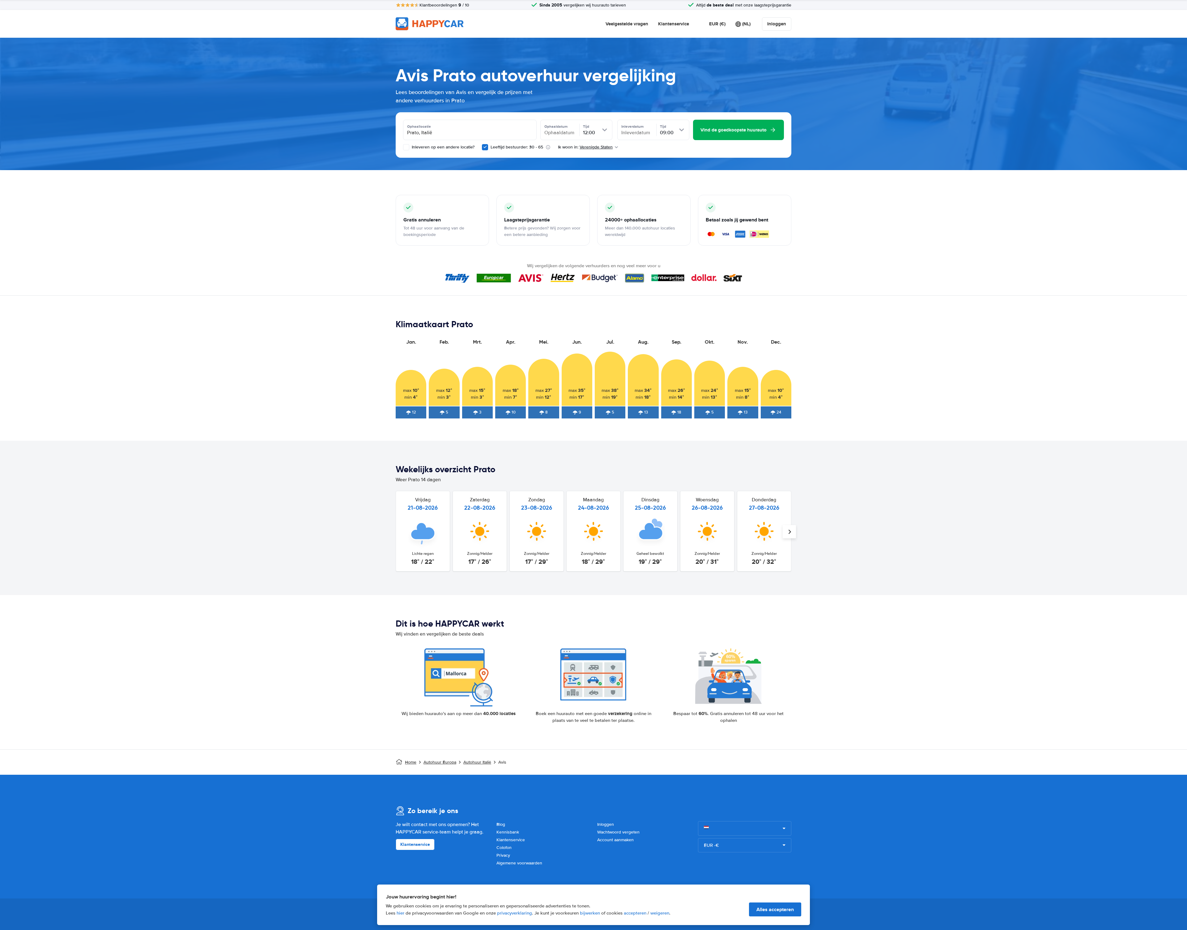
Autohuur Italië (477, 762)
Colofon (504, 847)
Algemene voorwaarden (519, 863)
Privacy (503, 855)
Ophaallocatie (419, 126)
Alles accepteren (775, 909)
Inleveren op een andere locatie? (442, 147)
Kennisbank (507, 832)
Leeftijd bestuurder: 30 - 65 (517, 147)
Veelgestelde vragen (627, 23)
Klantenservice (673, 23)
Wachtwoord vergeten (618, 832)
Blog (500, 824)
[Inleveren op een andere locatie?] (406, 147)
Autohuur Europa (439, 762)
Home (410, 762)
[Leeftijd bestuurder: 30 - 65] (485, 147)
